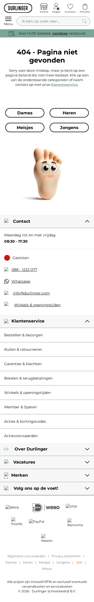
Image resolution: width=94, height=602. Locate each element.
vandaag (60, 33)
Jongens (63, 562)
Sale (79, 562)
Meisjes (44, 562)
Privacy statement (66, 556)
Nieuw (47, 569)
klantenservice (64, 84)
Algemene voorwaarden (26, 556)
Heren (28, 562)
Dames (11, 562)
